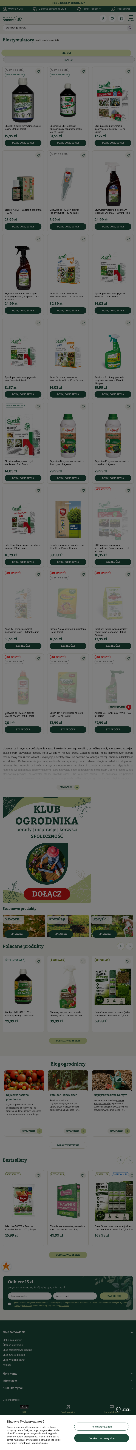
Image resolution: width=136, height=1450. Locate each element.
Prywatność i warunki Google (33, 1443)
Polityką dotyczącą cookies (38, 1430)
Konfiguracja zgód (102, 1426)
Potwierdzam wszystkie (102, 1438)
